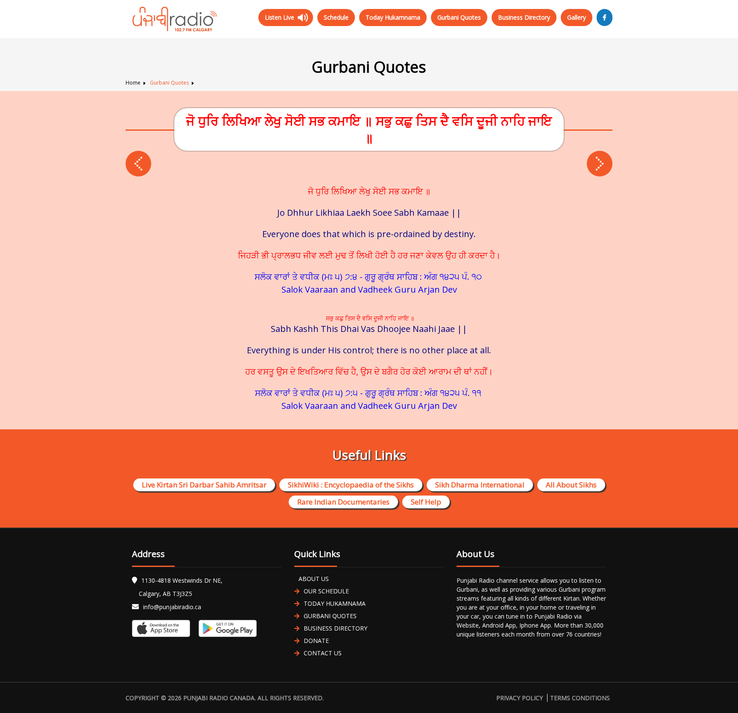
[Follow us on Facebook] (604, 17)
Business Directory (524, 17)
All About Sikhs (571, 485)
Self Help (426, 502)
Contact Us (323, 653)
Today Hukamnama (393, 17)
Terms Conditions (580, 698)
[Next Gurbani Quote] (138, 163)
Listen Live (279, 17)
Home (133, 82)
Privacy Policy (519, 698)
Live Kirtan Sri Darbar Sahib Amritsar (204, 485)
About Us (314, 579)
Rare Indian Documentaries (343, 502)
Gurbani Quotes (459, 17)
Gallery (576, 17)
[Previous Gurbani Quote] (599, 163)
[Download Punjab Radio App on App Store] (163, 628)
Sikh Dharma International (479, 485)
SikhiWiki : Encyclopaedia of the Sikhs (351, 485)
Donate (316, 641)
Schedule (336, 17)
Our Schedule (326, 591)
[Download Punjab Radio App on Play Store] (225, 628)
